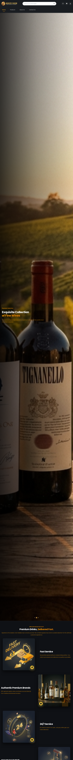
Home (4, 10)
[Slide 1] (34, 617)
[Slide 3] (38, 617)
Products (12, 10)
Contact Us (32, 10)
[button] (70, 3)
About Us (22, 10)
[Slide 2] (36, 617)
